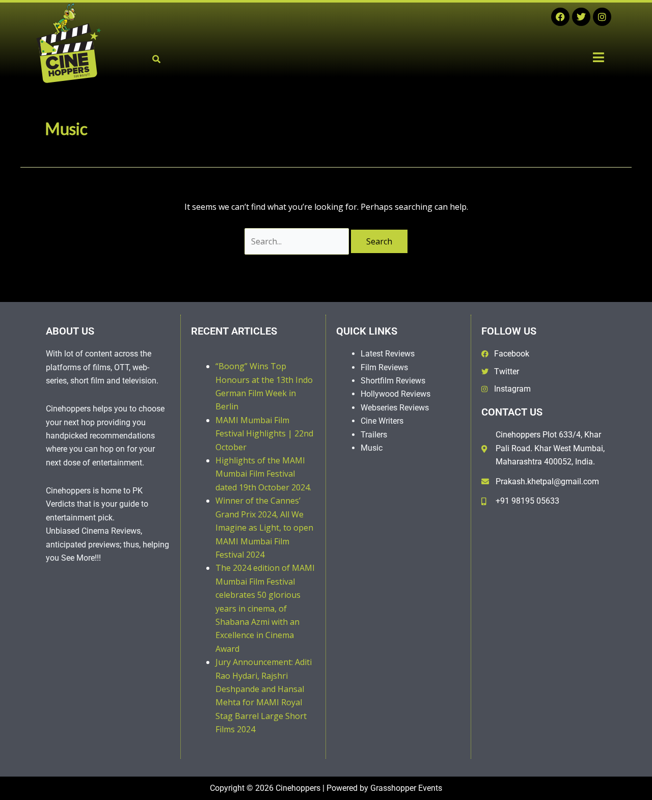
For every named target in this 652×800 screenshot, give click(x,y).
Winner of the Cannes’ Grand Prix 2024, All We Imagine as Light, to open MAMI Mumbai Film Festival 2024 (264, 527)
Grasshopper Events (406, 788)
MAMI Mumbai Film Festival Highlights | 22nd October (264, 434)
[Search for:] (297, 241)
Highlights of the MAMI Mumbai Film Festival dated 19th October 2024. (263, 474)
